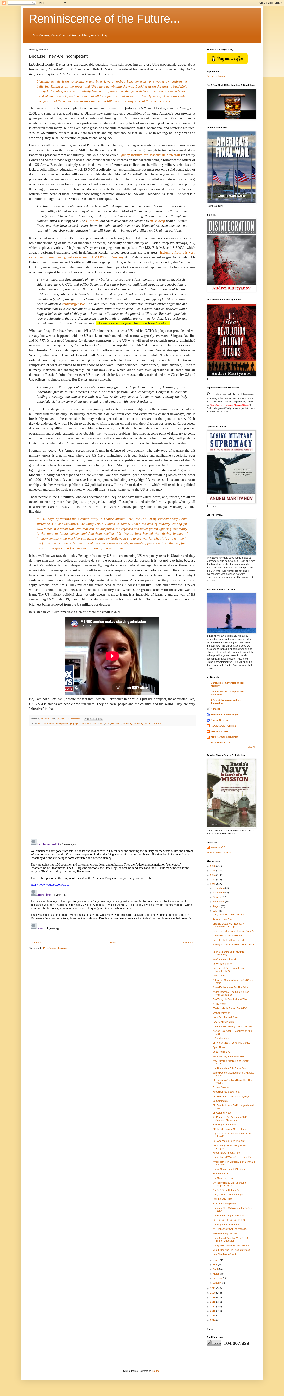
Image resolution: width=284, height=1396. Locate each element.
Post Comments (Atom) (55, 948)
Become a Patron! (216, 76)
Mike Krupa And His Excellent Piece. (232, 1250)
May (215, 1264)
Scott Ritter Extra (220, 742)
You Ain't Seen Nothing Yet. (227, 1190)
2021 (213, 1288)
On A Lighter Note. (222, 1112)
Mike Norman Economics (224, 737)
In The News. (219, 1004)
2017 (213, 1306)
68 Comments (73, 719)
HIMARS (92, 221)
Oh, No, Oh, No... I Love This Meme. (231, 1042)
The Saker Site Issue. (224, 1178)
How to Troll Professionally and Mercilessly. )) (229, 969)
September (219, 901)
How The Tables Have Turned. (228, 940)
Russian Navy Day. (222, 919)
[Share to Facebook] (97, 719)
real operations (89, 723)
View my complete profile (220, 852)
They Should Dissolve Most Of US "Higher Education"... (230, 1239)
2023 (213, 879)
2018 (213, 1302)
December (218, 888)
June (216, 1260)
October (217, 897)
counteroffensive (73, 304)
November (218, 892)
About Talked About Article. (226, 1152)
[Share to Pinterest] (101, 719)
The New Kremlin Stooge (224, 714)
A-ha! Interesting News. (225, 1203)
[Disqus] (112, 783)
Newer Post (36, 942)
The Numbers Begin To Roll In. (229, 1215)
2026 (213, 866)
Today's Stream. (221, 1087)
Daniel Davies (48, 723)
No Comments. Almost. (224, 959)
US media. (116, 723)
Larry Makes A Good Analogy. (228, 1194)
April (215, 1269)
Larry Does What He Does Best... (230, 914)
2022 (213, 884)
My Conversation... (222, 1013)
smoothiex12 (218, 847)
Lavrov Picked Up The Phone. (228, 935)
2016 (213, 1311)
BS (39, 723)
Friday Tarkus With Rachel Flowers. (231, 1245)
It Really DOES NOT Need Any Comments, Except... (228, 925)
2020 (213, 1293)
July (215, 910)
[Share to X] (93, 719)
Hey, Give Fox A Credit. (224, 1254)
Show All (251, 747)
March (216, 1273)
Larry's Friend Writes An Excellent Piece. (234, 1157)
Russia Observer (220, 720)
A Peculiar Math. (221, 1038)
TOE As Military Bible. (224, 1021)
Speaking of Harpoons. (225, 1124)
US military (127, 723)
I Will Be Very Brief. (222, 1199)
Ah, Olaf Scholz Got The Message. (230, 1229)
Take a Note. (219, 975)
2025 (213, 870)
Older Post (188, 942)
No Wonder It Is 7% (223, 963)
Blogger (156, 1371)
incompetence (62, 723)
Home (113, 942)
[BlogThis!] (90, 719)
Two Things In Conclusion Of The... (231, 999)
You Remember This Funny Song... (231, 1068)
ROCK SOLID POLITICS (223, 726)
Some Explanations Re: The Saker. (231, 987)
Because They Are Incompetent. (229, 1056)
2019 (213, 1297)
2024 (213, 875)
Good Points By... (221, 1051)
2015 (213, 1315)
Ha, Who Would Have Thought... (229, 1141)
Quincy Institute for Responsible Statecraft (150, 155)
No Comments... (221, 1101)
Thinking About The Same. (226, 1224)
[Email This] (86, 719)
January (217, 1282)
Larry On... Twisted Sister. (226, 1017)
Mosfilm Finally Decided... (226, 1233)
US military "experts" (142, 723)
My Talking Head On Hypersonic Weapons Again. (229, 1184)
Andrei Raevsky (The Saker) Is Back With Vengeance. (231, 993)
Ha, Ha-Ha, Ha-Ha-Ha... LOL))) (229, 1220)
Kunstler (215, 709)
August (217, 906)
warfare (157, 723)
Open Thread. (220, 1047)
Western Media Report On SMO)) (230, 1008)
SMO (107, 723)
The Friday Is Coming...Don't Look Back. (233, 1026)
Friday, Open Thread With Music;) (230, 1169)
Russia (101, 723)
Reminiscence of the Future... (104, 18)
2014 (213, 1320)
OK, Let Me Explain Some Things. (230, 1129)
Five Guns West (219, 731)
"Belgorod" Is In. (221, 1173)
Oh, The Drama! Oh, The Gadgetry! (231, 1096)
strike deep (157, 221)
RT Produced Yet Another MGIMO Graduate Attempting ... (230, 1118)
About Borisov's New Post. (226, 1092)
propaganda (75, 723)
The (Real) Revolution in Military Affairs (229, 405)
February (218, 1278)
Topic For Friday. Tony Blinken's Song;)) (233, 931)
